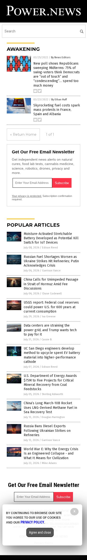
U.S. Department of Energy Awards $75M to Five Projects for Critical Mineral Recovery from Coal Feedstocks (50, 382)
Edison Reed (50, 247)
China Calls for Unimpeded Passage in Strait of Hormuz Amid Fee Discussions (51, 283)
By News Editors (60, 57)
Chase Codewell (52, 293)
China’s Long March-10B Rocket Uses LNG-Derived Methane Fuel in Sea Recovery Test (50, 407)
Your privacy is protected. (27, 195)
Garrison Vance (51, 270)
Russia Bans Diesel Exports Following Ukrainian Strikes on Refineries (47, 430)
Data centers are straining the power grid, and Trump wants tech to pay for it (50, 329)
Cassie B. (47, 339)
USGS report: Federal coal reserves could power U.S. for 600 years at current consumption (51, 306)
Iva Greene (49, 316)
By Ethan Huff (59, 99)
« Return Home (23, 134)
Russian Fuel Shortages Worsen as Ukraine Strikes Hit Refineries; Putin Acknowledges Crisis (51, 261)
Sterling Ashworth (52, 394)
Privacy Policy (32, 522)
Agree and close (40, 532)
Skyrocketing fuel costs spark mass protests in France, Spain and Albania (56, 109)
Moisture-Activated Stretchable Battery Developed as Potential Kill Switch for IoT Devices (51, 238)
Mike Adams (49, 463)
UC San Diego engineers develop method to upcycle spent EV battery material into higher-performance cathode (52, 355)
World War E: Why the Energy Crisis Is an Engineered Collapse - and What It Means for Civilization (51, 453)
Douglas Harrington (53, 417)
